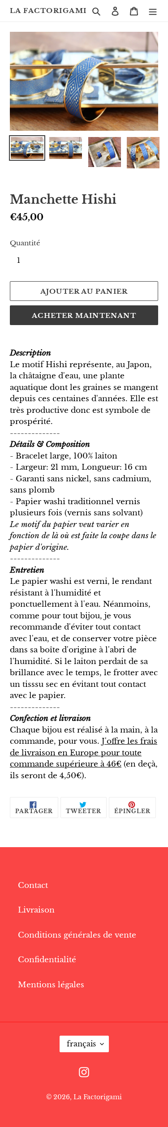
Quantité (25, 243)
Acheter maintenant (84, 315)
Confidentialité (47, 959)
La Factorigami (48, 11)
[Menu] (152, 10)
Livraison (36, 910)
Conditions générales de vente (77, 935)
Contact (33, 885)
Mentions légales (51, 985)
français (81, 1043)
